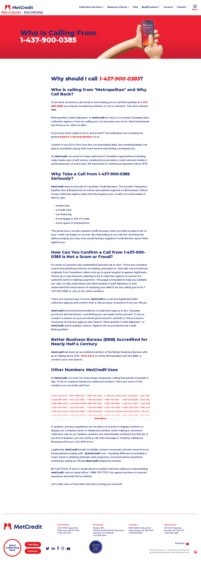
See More (100, 418)
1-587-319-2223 (94, 395)
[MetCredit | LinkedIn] (53, 548)
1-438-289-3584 (147, 403)
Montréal (98, 524)
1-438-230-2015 (130, 407)
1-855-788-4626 (59, 403)
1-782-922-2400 (59, 411)
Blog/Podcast (150, 7)
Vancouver (170, 524)
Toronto (133, 524)
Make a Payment (11, 12)
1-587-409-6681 (130, 399)
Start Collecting (33, 12)
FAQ (135, 7)
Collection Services (90, 7)
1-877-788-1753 (76, 395)
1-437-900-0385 (48, 39)
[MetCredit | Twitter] (47, 548)
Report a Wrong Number (76, 136)
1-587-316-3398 (76, 411)
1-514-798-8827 (147, 395)
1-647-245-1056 (77, 399)
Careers (168, 7)
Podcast (33, 551)
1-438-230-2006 (112, 411)
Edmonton (63, 524)
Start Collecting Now (12, 547)
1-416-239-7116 (76, 407)
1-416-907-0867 (94, 407)
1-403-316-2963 (112, 407)
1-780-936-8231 (94, 411)
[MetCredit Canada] (19, 7)
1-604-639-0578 (130, 411)
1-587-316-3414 (94, 403)
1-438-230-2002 (112, 395)
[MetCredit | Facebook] (58, 548)
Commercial (183, 550)
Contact (181, 7)
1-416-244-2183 (130, 403)
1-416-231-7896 (147, 411)
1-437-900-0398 (77, 403)
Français (180, 543)
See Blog (33, 544)
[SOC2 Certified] (96, 547)
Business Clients (117, 7)
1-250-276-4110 (59, 407)
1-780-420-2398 (147, 407)
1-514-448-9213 (129, 395)
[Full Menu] (194, 7)
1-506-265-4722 (147, 399)
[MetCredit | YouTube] (68, 549)
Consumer (171, 550)
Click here (87, 356)
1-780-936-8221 (94, 399)
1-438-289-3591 (59, 399)
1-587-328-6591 (112, 403)
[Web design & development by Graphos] (195, 552)
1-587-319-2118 (111, 399)
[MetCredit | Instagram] (62, 548)
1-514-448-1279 (59, 395)
